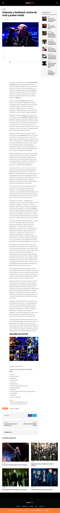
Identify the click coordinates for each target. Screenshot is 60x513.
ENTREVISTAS (25, 506)
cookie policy (38, 510)
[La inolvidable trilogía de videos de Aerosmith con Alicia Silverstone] (44, 33)
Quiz (49, 24)
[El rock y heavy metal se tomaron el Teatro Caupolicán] (15, 452)
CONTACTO (41, 506)
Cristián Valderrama (6, 19)
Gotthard (12, 408)
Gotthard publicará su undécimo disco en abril (41, 489)
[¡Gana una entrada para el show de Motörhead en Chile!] (44, 63)
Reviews (4, 9)
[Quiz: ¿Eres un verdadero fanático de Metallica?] (44, 19)
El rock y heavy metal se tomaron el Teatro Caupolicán (14, 465)
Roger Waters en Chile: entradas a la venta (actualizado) (52, 50)
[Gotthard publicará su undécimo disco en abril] (44, 477)
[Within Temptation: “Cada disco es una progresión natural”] (44, 56)
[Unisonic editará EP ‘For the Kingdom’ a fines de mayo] (15, 477)
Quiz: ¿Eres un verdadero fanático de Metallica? (52, 20)
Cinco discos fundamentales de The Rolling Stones (52, 43)
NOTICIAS (18, 506)
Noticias (50, 31)
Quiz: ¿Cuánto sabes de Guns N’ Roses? (51, 27)
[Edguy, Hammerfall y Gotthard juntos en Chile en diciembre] (44, 452)
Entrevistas (50, 54)
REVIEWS (31, 506)
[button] (12, 341)
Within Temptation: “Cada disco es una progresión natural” (52, 57)
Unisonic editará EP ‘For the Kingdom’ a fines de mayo (14, 489)
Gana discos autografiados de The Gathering (51, 73)
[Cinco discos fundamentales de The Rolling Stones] (44, 42)
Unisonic (17, 408)
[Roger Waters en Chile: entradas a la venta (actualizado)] (44, 49)
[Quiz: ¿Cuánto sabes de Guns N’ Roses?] (44, 26)
